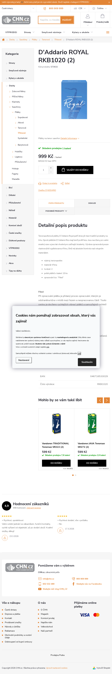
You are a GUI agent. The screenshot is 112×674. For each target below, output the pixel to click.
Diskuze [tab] (92, 203)
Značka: (47, 190)
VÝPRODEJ (14, 248)
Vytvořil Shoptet (103, 668)
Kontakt (8, 618)
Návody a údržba (12, 626)
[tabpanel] (56, 439)
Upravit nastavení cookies (56, 668)
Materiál (12, 218)
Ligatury (18, 156)
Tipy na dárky (15, 270)
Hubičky (18, 151)
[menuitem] (11, 32)
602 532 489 (48, 584)
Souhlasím (87, 362)
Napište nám (46, 622)
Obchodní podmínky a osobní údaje (18, 636)
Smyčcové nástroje (17, 70)
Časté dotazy (7, 8)
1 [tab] (73, 475)
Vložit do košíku (77, 170)
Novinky (12, 255)
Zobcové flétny (18, 91)
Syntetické (22, 138)
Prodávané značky (13, 622)
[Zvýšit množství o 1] (50, 168)
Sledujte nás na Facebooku (89, 584)
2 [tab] (75, 475)
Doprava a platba (12, 614)
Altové (21, 122)
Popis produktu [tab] (56, 203)
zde (47, 347)
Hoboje (15, 168)
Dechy (12, 85)
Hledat (66, 20)
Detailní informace (69, 138)
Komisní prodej (47, 618)
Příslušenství (20, 162)
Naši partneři (46, 631)
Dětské (12, 195)
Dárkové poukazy (17, 240)
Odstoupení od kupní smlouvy (18, 641)
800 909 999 (82, 578)
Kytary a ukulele (16, 78)
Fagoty (15, 173)
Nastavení (23, 360)
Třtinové (22, 133)
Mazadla (15, 179)
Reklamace (10, 631)
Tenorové (22, 128)
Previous (100, 400)
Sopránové (23, 117)
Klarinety (16, 101)
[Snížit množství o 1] (50, 172)
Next (107, 400)
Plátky (17, 112)
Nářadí (12, 210)
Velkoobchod (47, 627)
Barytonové (23, 145)
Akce (11, 263)
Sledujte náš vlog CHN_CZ (55, 589)
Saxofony (16, 107)
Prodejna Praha (57, 655)
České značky (15, 233)
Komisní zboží (15, 225)
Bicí (10, 187)
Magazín (44, 614)
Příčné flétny (17, 96)
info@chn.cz (48, 578)
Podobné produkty (55, 211)
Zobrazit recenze (34, 508)
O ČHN (44, 610)
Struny (12, 63)
